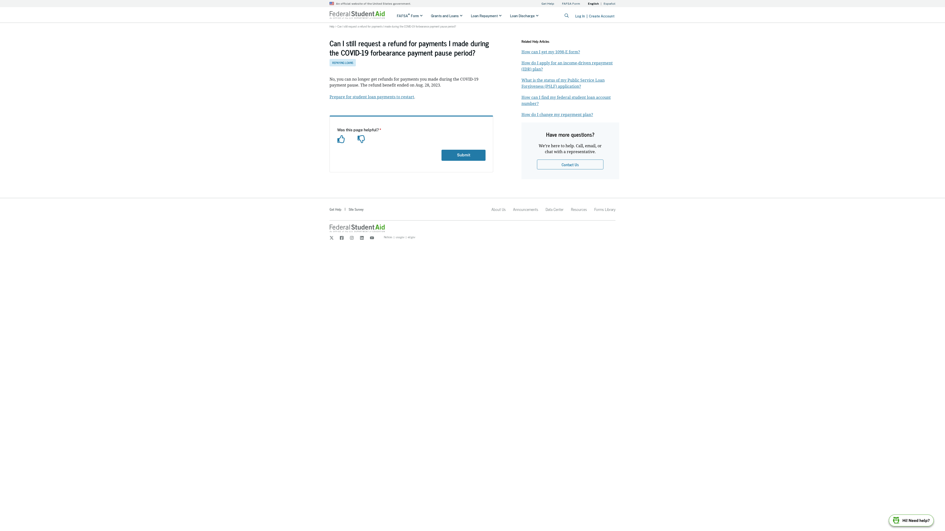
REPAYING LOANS (342, 62)
